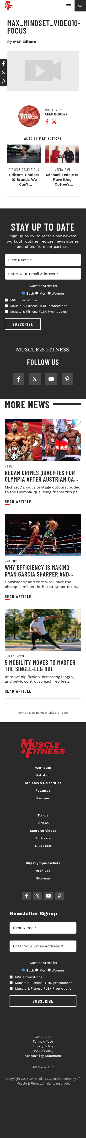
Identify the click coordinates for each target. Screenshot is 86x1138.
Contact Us (43, 1037)
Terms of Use (43, 1041)
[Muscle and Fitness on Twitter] (35, 379)
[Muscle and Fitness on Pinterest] (67, 379)
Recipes (42, 798)
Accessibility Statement (43, 1056)
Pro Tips (11, 561)
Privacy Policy (43, 1046)
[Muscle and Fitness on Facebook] (18, 379)
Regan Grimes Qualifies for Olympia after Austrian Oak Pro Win (41, 479)
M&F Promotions (23, 300)
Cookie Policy (43, 1051)
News (9, 466)
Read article (18, 501)
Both (30, 293)
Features (43, 790)
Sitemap (43, 878)
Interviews (62, 169)
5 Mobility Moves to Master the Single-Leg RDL (40, 666)
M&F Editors (24, 41)
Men (42, 293)
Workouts (43, 767)
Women (58, 293)
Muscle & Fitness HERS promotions (38, 306)
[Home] (9, 8)
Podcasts (43, 838)
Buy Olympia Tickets (43, 863)
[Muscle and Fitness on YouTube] (51, 379)
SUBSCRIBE (22, 324)
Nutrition (43, 775)
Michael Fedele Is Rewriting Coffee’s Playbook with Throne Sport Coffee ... (62, 186)
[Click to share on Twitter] (3, 72)
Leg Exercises (16, 656)
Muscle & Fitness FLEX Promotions (38, 311)
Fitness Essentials (24, 169)
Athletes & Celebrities (43, 783)
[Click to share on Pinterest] (3, 81)
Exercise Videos (43, 830)
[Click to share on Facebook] (3, 63)
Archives (43, 871)
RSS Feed (43, 846)
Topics (43, 815)
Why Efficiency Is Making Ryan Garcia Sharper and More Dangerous (37, 574)
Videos (43, 823)
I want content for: (43, 286)
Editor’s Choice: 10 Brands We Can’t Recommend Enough (24, 184)
